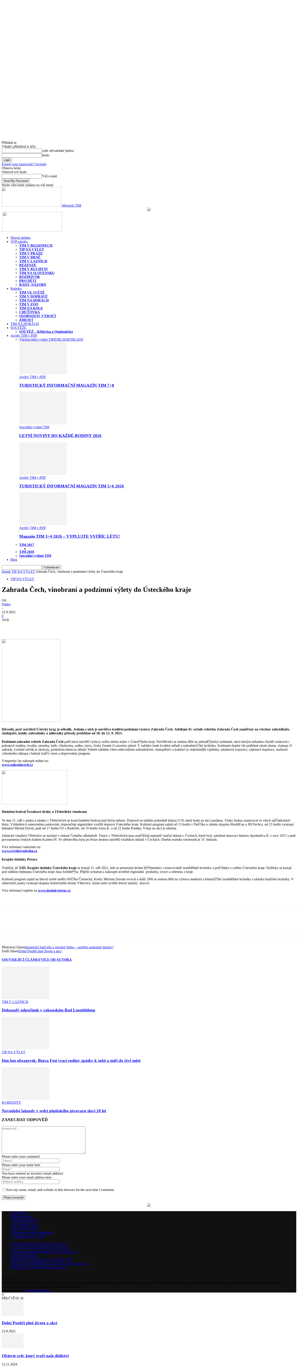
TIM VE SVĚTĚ (32, 292)
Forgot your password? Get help (24, 164)
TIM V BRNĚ (30, 257)
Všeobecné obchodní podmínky (32, 1232)
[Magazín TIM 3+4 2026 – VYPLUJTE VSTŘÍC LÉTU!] (43, 524)
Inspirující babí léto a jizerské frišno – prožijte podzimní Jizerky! (69, 947)
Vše (22, 339)
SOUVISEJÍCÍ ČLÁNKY (21, 959)
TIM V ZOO (28, 304)
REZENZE (27, 265)
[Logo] (2, 230)
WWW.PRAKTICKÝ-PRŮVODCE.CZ (38, 1244)
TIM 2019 (76, 339)
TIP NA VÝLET (31, 249)
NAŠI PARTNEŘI (23, 1255)
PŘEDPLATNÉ (21, 1217)
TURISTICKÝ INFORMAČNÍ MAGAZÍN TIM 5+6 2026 (71, 486)
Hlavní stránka (20, 237)
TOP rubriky (19, 241)
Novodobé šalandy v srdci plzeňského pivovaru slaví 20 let (54, 1110)
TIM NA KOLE (31, 308)
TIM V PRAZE (31, 253)
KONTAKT (19, 1213)
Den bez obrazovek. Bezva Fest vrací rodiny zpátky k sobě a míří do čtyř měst (71, 1060)
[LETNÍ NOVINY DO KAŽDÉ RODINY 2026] (43, 423)
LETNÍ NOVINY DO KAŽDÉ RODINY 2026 (60, 435)
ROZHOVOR (29, 277)
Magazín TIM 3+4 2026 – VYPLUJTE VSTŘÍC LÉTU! (69, 536)
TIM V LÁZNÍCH (33, 261)
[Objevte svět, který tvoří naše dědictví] (13, 1347)
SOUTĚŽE (18, 328)
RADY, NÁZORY (32, 284)
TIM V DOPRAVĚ (33, 296)
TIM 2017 (26, 545)
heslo (45, 155)
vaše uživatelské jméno (58, 150)
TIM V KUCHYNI (33, 269)
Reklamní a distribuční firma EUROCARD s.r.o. (44, 1252)
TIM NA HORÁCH (34, 300)
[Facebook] (9, 626)
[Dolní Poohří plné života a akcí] (13, 1314)
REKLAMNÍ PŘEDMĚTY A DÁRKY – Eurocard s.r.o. (49, 1263)
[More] (40, 626)
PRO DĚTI (27, 281)
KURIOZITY (11, 1102)
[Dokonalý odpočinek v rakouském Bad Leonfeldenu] (25, 998)
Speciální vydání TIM (40, 339)
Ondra (6, 604)
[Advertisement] (53, 902)
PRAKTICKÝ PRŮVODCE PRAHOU (38, 1267)
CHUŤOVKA (29, 312)
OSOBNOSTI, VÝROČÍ (37, 316)
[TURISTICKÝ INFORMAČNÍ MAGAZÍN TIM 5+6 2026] (43, 474)
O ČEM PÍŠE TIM (23, 1221)
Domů (6, 571)
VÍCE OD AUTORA (56, 959)
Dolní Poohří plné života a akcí (40, 951)
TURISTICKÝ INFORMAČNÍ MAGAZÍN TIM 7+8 (66, 385)
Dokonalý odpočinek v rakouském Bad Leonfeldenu (48, 1010)
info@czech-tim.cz (38, 1290)
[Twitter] (24, 626)
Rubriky (16, 288)
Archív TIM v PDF (23, 335)
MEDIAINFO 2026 (24, 1229)
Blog (13, 559)
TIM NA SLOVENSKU (37, 273)
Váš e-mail (49, 176)
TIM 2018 (62, 339)
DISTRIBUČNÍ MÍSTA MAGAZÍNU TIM (41, 1259)
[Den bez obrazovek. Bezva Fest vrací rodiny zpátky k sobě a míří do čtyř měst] (25, 1048)
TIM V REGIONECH (35, 245)
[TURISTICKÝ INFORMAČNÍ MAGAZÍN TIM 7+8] (43, 373)
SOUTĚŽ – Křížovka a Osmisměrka (46, 331)
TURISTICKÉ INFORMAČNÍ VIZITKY (40, 1248)
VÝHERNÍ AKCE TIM (27, 1236)
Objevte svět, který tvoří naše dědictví (35, 1355)
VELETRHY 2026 (23, 1225)
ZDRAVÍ (26, 320)
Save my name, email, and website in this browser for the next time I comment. (60, 1190)
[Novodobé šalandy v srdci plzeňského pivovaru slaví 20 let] (25, 1098)
